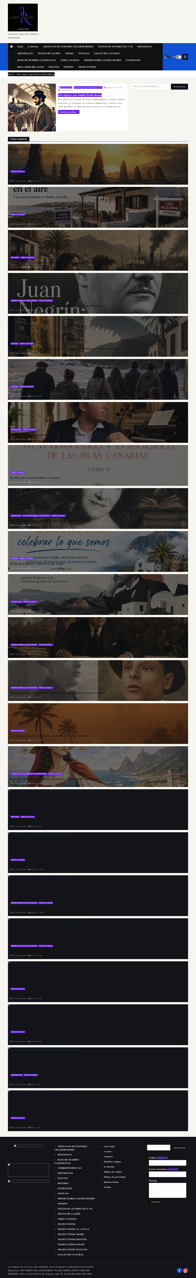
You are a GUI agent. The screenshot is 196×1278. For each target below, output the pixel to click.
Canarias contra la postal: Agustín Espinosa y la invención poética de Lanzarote (61, 607)
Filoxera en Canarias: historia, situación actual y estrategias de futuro (54, 908)
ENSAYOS (54, 66)
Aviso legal (109, 1146)
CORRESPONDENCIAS (69, 1167)
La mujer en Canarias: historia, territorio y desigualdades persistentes (55, 779)
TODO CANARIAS (70, 60)
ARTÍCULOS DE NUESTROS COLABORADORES (68, 46)
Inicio (20, 46)
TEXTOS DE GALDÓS (49, 53)
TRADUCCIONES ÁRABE (71, 1234)
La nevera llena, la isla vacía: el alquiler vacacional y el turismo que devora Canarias (64, 348)
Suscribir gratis (179, 1147)
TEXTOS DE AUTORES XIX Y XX (115, 46)
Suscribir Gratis (179, 86)
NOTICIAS (83, 53)
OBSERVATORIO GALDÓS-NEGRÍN (102, 60)
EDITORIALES (25, 53)
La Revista (33, 46)
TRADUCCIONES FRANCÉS (72, 1239)
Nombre (158, 1157)
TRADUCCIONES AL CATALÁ (73, 1229)
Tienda (107, 1187)
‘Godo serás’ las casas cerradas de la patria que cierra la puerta (51, 391)
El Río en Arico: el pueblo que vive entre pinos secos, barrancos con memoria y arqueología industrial (75, 822)
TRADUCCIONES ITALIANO (72, 1249)
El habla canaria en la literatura (30, 994)
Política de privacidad (115, 1176)
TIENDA (69, 53)
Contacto (108, 1156)
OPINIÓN (68, 66)
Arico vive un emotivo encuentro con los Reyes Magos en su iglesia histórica (58, 1080)
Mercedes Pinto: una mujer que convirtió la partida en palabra (50, 520)
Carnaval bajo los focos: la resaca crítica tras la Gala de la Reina (51, 865)
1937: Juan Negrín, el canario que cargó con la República (46, 650)
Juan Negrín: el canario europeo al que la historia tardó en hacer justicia (56, 305)
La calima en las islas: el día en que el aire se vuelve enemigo (49, 736)
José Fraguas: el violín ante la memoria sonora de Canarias (48, 434)
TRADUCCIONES (87, 66)
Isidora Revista (66, 87)
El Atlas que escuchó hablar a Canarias (35, 477)
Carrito (107, 1151)
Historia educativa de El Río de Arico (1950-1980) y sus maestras (51, 1123)
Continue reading (68, 112)
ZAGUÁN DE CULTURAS (107, 53)
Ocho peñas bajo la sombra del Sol (32, 176)
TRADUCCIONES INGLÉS (71, 1244)
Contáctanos (155, 1202)
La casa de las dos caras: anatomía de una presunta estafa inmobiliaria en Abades (62, 219)
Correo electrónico (163, 1169)
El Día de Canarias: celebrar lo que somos (37, 564)
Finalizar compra (112, 1161)
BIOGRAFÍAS (145, 46)
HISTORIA (15, 257)
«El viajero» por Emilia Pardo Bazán (36, 74)
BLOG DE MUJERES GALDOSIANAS (37, 60)
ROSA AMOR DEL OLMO (31, 66)
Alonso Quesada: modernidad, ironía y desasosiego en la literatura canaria (57, 693)
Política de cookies (113, 1171)
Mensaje (153, 1180)
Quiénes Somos (111, 1182)
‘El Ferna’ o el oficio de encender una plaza (38, 1037)
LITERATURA (133, 60)
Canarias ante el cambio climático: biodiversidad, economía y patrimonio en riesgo (63, 951)
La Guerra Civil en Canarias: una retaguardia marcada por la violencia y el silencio (64, 262)
